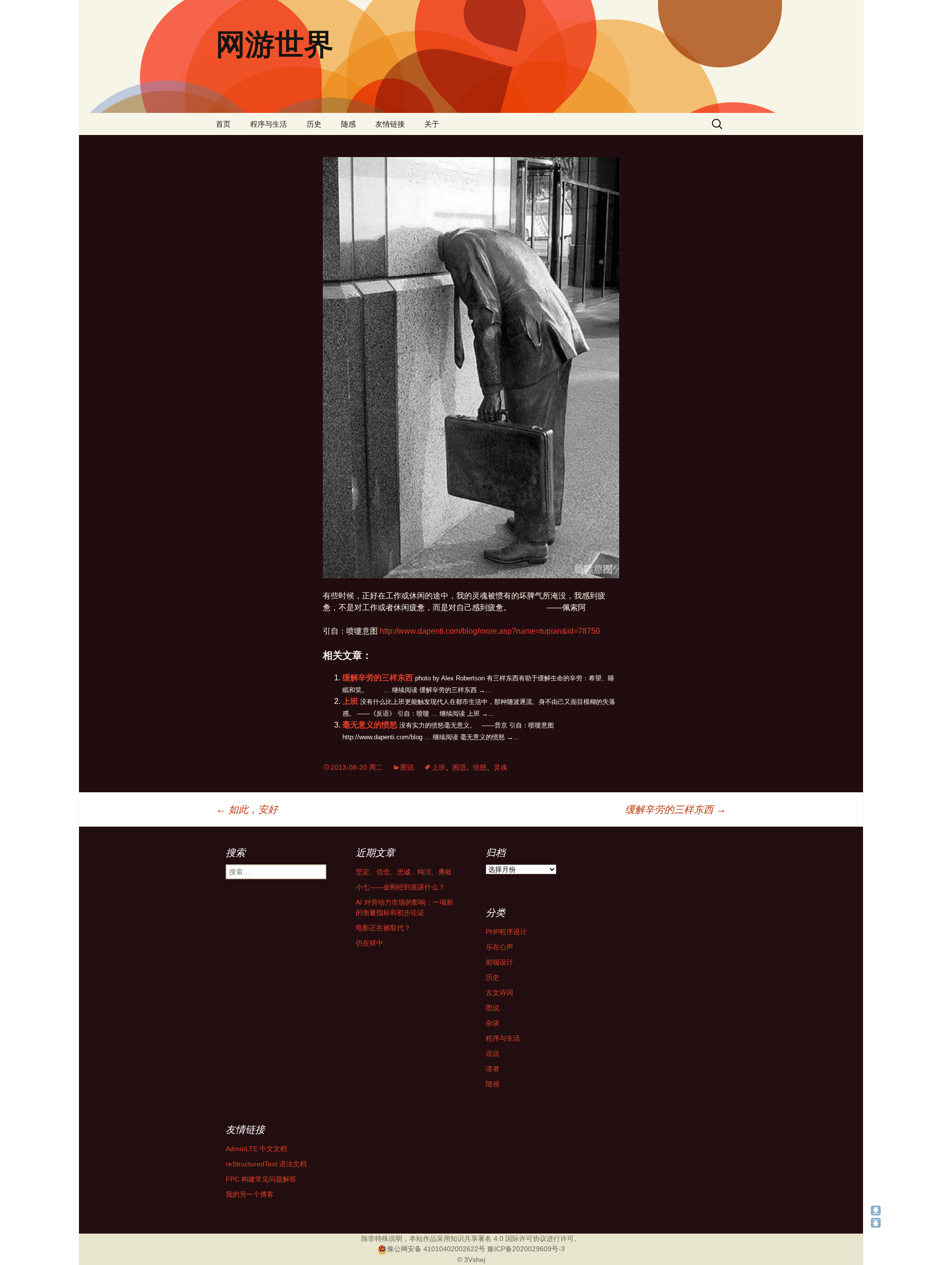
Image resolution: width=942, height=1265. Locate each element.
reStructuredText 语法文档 (266, 1164)
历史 (314, 124)
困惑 (459, 767)
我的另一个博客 (250, 1194)
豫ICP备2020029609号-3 (526, 1249)
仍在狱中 (369, 943)
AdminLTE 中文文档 (256, 1149)
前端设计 (499, 962)
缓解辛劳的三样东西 (377, 677)
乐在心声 (499, 947)
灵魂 (500, 767)
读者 (492, 1069)
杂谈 (492, 1023)
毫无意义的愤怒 (369, 725)
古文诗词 (499, 992)
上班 (350, 701)
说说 (492, 1053)
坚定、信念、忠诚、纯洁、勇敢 (404, 872)
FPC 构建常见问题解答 (261, 1179)
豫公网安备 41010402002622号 (436, 1249)
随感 (348, 124)
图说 (407, 767)
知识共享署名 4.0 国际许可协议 (498, 1238)
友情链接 (390, 124)
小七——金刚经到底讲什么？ (400, 887)
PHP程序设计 (506, 932)
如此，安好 (247, 809)
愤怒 (480, 767)
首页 (223, 124)
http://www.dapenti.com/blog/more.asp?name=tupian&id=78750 (490, 631)
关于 (431, 124)
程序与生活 (268, 124)
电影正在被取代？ (383, 928)
